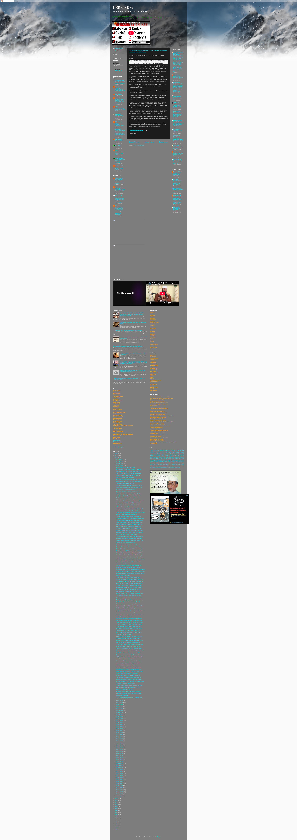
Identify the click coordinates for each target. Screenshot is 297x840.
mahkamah (177, 467)
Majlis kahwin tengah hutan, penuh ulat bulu (126, 534)
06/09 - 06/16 (119, 751)
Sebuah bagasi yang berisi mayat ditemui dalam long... (129, 620)
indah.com (118, 106)
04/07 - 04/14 (119, 769)
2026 (116, 453)
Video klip (152, 458)
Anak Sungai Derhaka (176, 136)
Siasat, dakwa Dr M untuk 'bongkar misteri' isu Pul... (128, 660)
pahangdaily (176, 82)
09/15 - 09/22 (119, 722)
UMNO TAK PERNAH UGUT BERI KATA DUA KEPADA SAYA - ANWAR (120, 101)
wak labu (175, 179)
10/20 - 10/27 (119, 712)
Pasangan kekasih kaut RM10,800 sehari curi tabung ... (129, 587)
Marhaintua (163, 464)
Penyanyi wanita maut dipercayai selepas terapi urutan (129, 640)
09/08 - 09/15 (119, 724)
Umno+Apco (173, 463)
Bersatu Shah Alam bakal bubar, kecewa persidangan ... (129, 481)
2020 (116, 804)
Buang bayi (167, 461)
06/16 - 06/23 (119, 749)
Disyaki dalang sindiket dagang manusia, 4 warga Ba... (129, 487)
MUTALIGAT (118, 98)
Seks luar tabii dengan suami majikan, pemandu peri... (129, 697)
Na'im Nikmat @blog (118, 122)
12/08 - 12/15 (119, 465)
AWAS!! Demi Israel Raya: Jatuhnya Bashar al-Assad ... (129, 656)
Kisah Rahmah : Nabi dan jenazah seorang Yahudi (119, 153)
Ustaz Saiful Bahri (166, 455)
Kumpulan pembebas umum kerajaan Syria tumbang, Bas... (130, 681)
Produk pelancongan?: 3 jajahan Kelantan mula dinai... (129, 622)
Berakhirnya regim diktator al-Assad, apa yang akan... (129, 618)
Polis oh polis (162, 452)
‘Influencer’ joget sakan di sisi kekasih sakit (126, 665)
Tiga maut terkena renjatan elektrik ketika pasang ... (128, 516)
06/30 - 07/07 (119, 745)
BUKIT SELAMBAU (168, 465)
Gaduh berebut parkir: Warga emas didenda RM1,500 (129, 636)
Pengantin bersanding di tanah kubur (125, 477)
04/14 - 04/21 (119, 767)
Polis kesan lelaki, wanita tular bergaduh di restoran (128, 667)
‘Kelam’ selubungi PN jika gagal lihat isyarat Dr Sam (128, 493)
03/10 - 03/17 (119, 777)
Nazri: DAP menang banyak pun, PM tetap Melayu (120, 109)
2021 (116, 802)
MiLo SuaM (118, 129)
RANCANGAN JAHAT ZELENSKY (178, 147)
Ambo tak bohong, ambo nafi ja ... (119, 169)
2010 (116, 825)
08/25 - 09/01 (119, 728)
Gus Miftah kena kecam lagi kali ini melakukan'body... (129, 693)
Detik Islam (118, 114)
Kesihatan (157, 455)
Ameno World (176, 152)
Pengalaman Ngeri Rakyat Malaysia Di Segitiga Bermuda (128, 330)
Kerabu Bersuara (177, 120)
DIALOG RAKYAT (177, 159)
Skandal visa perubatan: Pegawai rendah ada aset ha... (129, 648)
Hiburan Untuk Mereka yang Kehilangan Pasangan (178, 191)
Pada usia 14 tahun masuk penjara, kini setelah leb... (129, 546)
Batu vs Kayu (118, 139)
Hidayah (160, 457)
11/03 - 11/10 (119, 708)
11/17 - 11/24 (119, 704)
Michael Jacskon (177, 464)
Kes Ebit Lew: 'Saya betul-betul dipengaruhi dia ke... (128, 601)
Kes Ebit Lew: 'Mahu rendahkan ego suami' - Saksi (128, 652)
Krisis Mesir (165, 457)
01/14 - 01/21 (119, 794)
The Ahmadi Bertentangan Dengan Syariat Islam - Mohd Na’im (178, 140)
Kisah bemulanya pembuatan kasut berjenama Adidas (119, 208)
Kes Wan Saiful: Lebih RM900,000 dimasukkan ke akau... (130, 540)
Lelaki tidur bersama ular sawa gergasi (125, 658)
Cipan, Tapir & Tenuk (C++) (118, 187)
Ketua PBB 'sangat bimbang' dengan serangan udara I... (130, 510)
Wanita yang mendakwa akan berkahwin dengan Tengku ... (130, 512)
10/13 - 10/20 (119, 714)
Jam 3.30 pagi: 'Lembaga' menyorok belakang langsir (129, 473)
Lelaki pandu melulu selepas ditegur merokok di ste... (129, 561)
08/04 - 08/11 (119, 734)
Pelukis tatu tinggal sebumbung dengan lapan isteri (128, 626)
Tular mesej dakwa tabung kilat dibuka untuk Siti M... (129, 677)
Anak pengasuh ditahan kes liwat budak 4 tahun (127, 687)
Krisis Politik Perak (157, 464)
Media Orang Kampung (118, 87)
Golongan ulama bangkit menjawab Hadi (177, 98)
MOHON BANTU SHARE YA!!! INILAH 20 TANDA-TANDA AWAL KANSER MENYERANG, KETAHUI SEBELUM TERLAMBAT (132, 314)
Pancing (165, 467)
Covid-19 (161, 458)
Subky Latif (153, 454)
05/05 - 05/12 (119, 761)
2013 (116, 819)
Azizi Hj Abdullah (166, 463)
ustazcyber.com (119, 178)
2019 (116, 806)
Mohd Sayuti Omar (167, 450)
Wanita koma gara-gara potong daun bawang (127, 497)
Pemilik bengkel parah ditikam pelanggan (126, 608)
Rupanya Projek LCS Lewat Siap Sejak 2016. (178, 154)
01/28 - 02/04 (119, 789)
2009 (116, 827)
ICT (157, 458)
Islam (176, 465)
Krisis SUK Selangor (174, 457)
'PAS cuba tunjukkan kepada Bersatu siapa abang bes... (129, 485)
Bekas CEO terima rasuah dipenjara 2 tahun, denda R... (129, 526)
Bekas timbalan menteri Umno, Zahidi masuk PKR (128, 675)
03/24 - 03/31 (119, 773)
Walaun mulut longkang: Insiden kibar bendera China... (129, 552)
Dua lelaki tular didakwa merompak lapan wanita (128, 504)
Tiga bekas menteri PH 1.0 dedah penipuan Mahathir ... (129, 550)
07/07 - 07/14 (119, 743)
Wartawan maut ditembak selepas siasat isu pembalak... (129, 685)
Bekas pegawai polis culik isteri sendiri (125, 467)
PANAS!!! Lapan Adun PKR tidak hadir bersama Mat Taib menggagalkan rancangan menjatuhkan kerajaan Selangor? (128, 345)
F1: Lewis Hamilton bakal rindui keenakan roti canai (128, 595)
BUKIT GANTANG (159, 461)
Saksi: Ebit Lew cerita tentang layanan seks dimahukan (129, 644)
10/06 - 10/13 (119, 716)
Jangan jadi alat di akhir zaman (177, 131)
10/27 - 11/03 (119, 710)
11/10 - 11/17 (119, 706)
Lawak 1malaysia (158, 467)
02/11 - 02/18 (119, 785)
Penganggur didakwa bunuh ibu (123, 616)
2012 (116, 821)
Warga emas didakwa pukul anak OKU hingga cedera (129, 589)
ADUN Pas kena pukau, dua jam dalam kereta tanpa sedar (130, 559)
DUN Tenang (167, 458)
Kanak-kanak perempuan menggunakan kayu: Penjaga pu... (130, 569)
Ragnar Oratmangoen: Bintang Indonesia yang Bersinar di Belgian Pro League (178, 114)
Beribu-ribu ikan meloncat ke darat (124, 689)
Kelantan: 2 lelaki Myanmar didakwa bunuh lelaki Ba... (129, 585)
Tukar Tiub (176, 145)
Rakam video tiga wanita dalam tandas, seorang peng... (129, 499)
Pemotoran (181, 460)
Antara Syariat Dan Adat (157, 465)
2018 (116, 808)
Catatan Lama (163, 142)
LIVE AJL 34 (118, 147)
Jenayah (152, 457)
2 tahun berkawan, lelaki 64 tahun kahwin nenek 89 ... (129, 638)
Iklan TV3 (172, 461)
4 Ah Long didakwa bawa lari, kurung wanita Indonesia (129, 530)
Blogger (159, 836)
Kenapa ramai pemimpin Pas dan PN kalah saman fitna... (130, 536)
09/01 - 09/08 (119, 726)
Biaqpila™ (117, 145)
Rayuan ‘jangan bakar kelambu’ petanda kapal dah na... (129, 524)
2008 (116, 829)
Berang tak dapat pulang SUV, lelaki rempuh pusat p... (129, 583)
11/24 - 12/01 (119, 702)
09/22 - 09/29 (119, 720)
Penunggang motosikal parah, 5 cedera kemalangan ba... (130, 654)
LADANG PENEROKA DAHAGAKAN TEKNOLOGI (120, 161)
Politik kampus (174, 460)
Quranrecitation (117, 441)
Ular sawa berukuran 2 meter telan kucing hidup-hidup (129, 671)
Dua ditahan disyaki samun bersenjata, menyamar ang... (130, 508)
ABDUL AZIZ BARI (170, 464)
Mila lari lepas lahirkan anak (123, 575)
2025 (116, 455)
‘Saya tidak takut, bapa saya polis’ (124, 634)
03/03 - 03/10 (119, 779)
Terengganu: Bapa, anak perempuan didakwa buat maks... (130, 650)
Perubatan (181, 458)
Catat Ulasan (134, 135)
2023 (116, 798)
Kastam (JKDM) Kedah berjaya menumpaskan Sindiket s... (130, 573)
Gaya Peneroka (119, 158)
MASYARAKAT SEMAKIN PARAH (177, 196)
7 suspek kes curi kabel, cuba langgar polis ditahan (128, 502)
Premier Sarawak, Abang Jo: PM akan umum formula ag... (130, 593)
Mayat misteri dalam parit (122, 695)
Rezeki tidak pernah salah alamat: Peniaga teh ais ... (129, 632)
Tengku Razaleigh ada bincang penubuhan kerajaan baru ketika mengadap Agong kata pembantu (120, 133)
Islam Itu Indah (177, 188)
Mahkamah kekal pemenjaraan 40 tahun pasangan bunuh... (130, 571)
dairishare (117, 205)
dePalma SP (118, 213)
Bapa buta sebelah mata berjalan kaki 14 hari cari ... (128, 591)
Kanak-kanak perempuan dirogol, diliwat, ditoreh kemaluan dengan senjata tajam (177, 201)
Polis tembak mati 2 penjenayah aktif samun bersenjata (129, 548)
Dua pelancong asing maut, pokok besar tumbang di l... (129, 597)
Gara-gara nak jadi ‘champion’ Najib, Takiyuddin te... (128, 630)
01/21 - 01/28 (119, 792)
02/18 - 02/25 (119, 783)
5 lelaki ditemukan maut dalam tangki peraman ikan (128, 612)
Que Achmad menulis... (118, 196)
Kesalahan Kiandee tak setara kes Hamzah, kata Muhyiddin (177, 182)
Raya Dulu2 (170, 467)
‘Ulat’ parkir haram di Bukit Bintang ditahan (126, 514)
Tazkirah (182, 457)
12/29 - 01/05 (119, 459)
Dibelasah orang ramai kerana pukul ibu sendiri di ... (128, 475)
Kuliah (163, 467)
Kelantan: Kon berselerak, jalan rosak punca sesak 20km (178, 77)
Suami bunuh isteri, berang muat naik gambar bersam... (129, 628)
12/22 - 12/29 (119, 461)
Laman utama (149, 142)
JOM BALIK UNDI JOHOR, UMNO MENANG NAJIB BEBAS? (177, 106)
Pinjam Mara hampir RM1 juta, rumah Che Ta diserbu (129, 624)
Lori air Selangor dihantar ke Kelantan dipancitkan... (128, 663)
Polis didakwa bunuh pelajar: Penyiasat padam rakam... (129, 599)
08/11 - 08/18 (119, 732)
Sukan (160, 460)
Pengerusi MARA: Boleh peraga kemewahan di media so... (130, 610)
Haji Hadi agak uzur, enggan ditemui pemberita (127, 506)
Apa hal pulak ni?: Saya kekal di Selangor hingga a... (129, 469)
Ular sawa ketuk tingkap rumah (123, 563)
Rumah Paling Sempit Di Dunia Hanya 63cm (120, 82)
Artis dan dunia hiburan (176, 452)
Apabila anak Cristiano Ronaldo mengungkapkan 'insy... (129, 557)
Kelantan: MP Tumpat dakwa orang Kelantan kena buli (129, 579)
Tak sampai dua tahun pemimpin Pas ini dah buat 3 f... (129, 522)
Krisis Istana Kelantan (163, 454)
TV (163, 465)
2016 (116, 812)
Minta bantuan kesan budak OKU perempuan (127, 673)
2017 (116, 810)
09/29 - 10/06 (119, 718)
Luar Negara (154, 450)
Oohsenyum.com (119, 80)
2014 (116, 817)
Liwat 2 (152, 455)
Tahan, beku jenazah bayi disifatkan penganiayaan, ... (129, 577)
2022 (116, 800)
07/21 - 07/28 (119, 739)
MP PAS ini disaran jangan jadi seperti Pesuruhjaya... (129, 691)
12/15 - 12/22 (119, 463)
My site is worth (118, 69)
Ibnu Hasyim (118, 94)
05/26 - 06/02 (119, 755)
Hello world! (117, 214)
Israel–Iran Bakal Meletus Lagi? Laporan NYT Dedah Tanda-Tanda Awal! (178, 123)
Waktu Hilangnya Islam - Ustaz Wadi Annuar (119, 117)
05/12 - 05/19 (119, 759)
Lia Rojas (175, 211)
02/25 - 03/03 (119, 781)
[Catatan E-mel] (146, 130)
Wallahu (173, 467)
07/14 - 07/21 (119, 741)
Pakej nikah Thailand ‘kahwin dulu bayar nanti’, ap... (128, 646)
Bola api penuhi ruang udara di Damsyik (126, 489)
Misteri (156, 457)
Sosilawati (173, 454)
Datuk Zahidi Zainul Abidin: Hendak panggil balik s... (128, 669)
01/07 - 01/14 (119, 796)
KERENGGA (123, 7)
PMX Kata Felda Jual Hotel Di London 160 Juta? (120, 191)
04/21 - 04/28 (119, 765)
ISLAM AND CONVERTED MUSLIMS (176, 208)
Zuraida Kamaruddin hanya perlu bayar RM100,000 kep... (130, 581)
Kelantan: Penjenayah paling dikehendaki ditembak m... (129, 528)
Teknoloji (152, 461)
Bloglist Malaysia (177, 171)
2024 (116, 457)
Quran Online (116, 440)
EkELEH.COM (176, 111)
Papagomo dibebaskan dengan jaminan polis (127, 491)
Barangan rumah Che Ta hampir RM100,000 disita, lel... (129, 614)
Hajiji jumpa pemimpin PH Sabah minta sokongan (128, 471)
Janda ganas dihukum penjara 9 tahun (125, 542)
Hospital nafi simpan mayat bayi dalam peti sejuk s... (129, 565)
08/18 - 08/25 (119, 730)
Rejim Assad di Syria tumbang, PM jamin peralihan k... (129, 679)
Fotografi (173, 465)
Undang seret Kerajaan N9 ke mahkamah (176, 174)
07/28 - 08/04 (119, 736)
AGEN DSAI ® (176, 102)
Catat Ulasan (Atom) (139, 145)
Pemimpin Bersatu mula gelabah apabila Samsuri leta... (129, 538)
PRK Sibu (175, 458)
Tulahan (117, 150)
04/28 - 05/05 (119, 763)
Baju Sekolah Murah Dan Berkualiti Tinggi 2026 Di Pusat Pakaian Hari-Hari (119, 200)
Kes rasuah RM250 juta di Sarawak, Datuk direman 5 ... (129, 605)
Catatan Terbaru (134, 142)
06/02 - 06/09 (119, 753)
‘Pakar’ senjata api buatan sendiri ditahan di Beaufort (178, 162)
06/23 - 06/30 (119, 747)
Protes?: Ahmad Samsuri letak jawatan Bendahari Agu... (129, 555)
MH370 (182, 455)
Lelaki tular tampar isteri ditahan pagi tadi (120, 90)
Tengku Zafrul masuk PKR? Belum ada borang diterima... (130, 518)
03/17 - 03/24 (119, 775)
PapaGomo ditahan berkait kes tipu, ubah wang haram (129, 520)
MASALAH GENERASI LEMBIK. (120, 125)
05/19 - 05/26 (119, 757)
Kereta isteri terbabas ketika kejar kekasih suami (128, 567)
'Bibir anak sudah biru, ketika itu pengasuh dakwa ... (128, 642)
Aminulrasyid (180, 454)
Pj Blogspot (176, 129)
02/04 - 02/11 (119, 787)
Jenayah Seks (176, 455)
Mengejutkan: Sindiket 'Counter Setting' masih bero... (129, 495)
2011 (116, 823)
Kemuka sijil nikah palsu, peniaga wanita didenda (128, 544)
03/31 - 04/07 (119, 771)
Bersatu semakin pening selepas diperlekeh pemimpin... (129, 479)
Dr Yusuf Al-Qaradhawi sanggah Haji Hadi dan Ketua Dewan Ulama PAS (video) (132, 371)
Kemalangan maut (154, 460)
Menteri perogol (166, 460)
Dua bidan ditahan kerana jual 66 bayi (125, 483)
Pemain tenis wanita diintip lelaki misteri (125, 683)
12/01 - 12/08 (119, 700)
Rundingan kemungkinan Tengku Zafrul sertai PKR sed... (130, 532)
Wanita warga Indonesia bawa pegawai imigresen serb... (130, 603)
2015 (116, 814)
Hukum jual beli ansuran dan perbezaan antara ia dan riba (119, 181)
